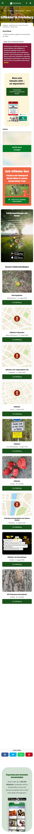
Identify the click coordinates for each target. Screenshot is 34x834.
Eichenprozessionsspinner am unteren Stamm (17, 519)
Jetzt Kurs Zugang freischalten (18, 200)
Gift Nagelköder (17, 295)
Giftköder (10, 10)
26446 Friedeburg (19, 10)
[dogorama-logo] (15, 3)
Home (4, 10)
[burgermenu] (2, 3)
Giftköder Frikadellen (17, 332)
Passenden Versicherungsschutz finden (17, 92)
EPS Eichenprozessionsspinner (17, 594)
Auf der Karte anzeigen (17, 148)
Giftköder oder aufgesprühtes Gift (17, 370)
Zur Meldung (17, 302)
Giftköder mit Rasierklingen (17, 557)
